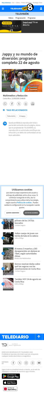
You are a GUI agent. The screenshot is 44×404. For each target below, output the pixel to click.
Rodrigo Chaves (38, 3)
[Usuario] (41, 8)
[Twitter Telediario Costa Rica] (20, 363)
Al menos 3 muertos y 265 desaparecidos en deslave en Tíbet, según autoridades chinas (27, 252)
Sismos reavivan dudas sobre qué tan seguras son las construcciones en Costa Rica (27, 266)
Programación (20, 18)
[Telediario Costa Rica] (22, 8)
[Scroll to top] (38, 337)
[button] (5, 104)
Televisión (22, 14)
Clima (18, 3)
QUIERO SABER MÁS (12, 213)
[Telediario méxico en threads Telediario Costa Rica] (33, 363)
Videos (10, 18)
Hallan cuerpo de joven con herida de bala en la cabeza (26, 234)
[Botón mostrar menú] (3, 9)
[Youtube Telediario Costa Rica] (39, 363)
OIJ (13, 3)
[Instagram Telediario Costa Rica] (26, 363)
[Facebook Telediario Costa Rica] (13, 363)
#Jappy (22, 116)
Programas (32, 18)
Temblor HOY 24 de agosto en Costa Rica (28, 280)
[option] (22, 80)
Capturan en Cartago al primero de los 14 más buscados (25, 221)
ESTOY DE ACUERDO (31, 213)
